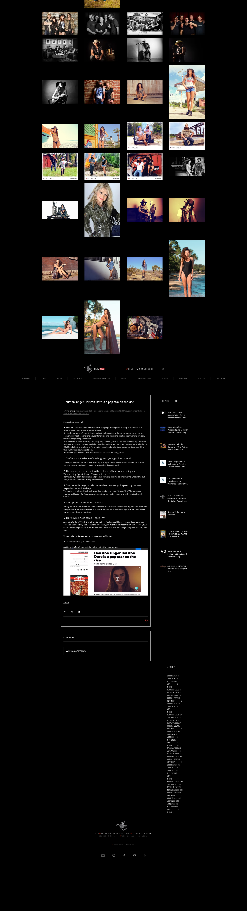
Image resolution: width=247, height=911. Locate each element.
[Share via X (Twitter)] (71, 611)
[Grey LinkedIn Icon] (145, 855)
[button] (163, 369)
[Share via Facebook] (64, 611)
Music (66, 602)
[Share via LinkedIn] (78, 611)
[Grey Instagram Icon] (113, 855)
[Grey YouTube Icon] (134, 855)
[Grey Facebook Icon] (124, 855)
